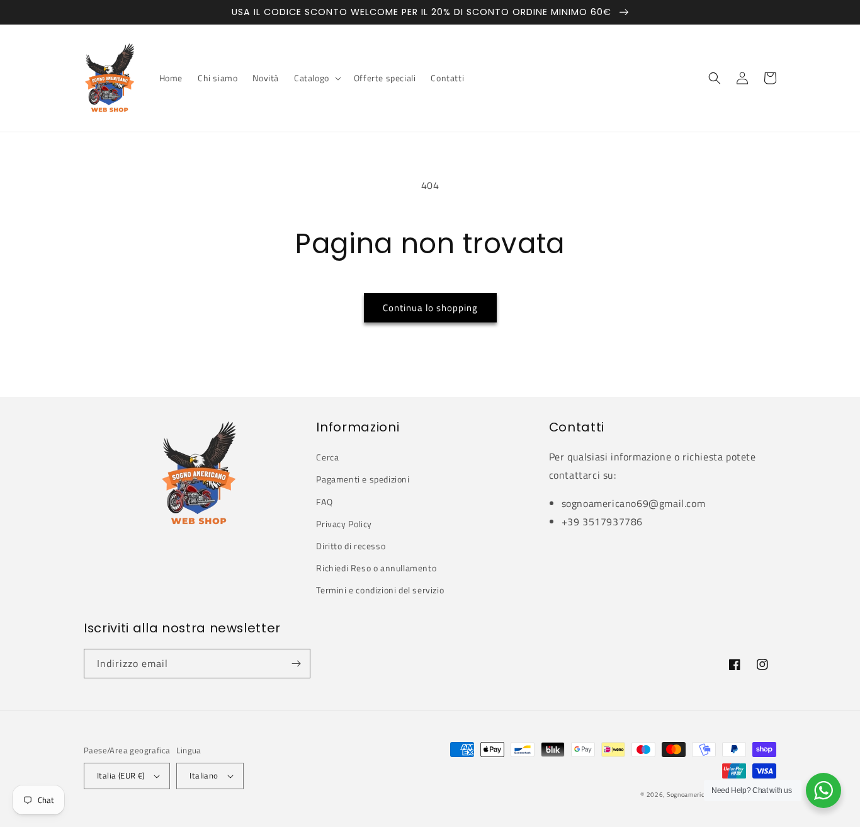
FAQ (324, 501)
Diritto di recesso (350, 545)
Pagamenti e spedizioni (362, 479)
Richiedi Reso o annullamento (376, 567)
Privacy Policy (343, 523)
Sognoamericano (691, 794)
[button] (316, 78)
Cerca (327, 457)
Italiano (204, 775)
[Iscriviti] (296, 663)
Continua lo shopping (430, 307)
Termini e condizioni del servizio (380, 589)
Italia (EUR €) (121, 775)
